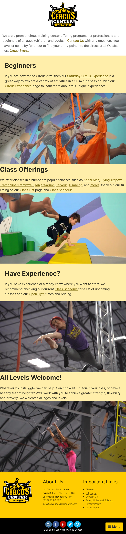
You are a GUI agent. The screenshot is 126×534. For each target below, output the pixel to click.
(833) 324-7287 (52, 500)
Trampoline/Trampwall (16, 185)
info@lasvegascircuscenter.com (60, 503)
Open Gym (37, 294)
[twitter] (70, 524)
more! (94, 185)
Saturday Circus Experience (87, 76)
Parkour (61, 185)
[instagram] (48, 524)
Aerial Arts (91, 180)
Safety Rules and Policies (99, 500)
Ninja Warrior (44, 185)
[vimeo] (77, 524)
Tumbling (75, 185)
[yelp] (63, 524)
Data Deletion (93, 507)
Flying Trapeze (112, 180)
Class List (27, 190)
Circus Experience (18, 86)
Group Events (20, 51)
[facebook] (55, 524)
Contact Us (75, 41)
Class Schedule (61, 190)
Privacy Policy (93, 503)
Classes (90, 489)
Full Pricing (91, 493)
